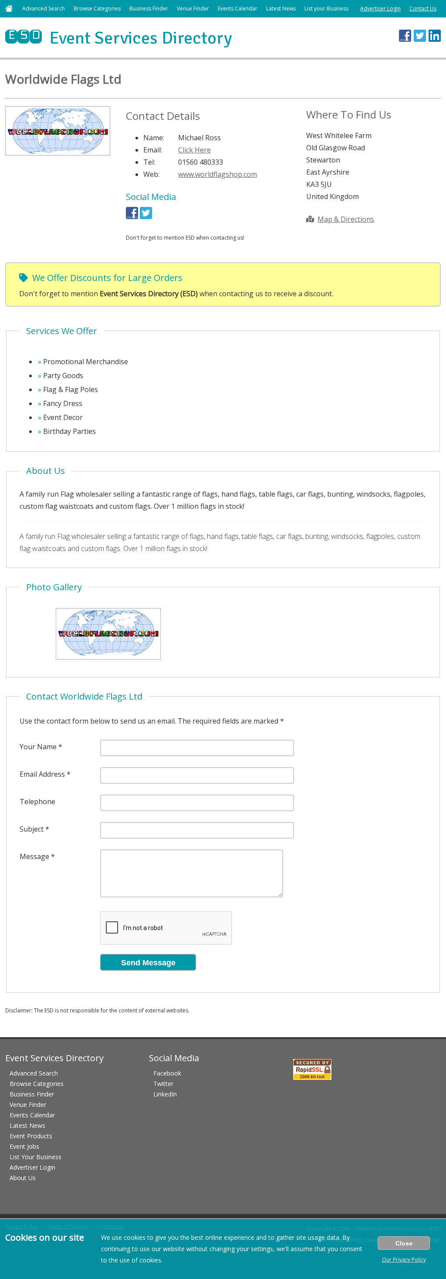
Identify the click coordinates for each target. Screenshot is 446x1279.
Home (9, 8)
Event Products (31, 1136)
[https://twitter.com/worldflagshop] (146, 216)
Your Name (38, 746)
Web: (151, 174)
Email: (152, 150)
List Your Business (35, 1157)
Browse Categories (97, 8)
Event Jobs (24, 1146)
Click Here (194, 150)
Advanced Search (43, 8)
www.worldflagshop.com (217, 174)
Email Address (42, 774)
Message (34, 856)
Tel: (149, 162)
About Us (23, 1178)
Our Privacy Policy (404, 1259)
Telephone (37, 801)
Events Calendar (237, 8)
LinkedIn (165, 1094)
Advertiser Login (380, 8)
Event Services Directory (118, 38)
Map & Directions (346, 219)
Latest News (281, 8)
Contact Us (422, 8)
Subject (32, 829)
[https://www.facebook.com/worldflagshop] (132, 216)
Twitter (163, 1083)
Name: (153, 137)
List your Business (326, 8)
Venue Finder (193, 8)
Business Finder (148, 8)
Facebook (167, 1073)
